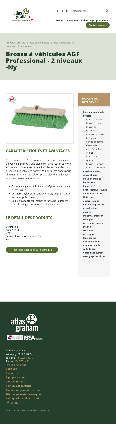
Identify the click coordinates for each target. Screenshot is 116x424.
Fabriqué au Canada (93, 112)
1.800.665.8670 (24, 357)
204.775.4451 (21, 361)
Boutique (11, 369)
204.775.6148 (18, 365)
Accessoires (89, 234)
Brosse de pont (94, 123)
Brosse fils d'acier (95, 163)
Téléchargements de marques (23, 394)
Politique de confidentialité (22, 398)
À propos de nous (100, 20)
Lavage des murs (92, 241)
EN (58, 11)
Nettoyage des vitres (94, 256)
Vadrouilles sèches (92, 193)
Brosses (21, 42)
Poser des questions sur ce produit (32, 249)
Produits (61, 20)
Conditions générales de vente (24, 390)
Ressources (73, 20)
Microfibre (88, 230)
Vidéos (85, 20)
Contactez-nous (97, 25)
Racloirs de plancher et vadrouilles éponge (93, 208)
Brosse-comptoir (94, 119)
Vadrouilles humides (94, 252)
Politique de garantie (18, 385)
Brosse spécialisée (95, 167)
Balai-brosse (89, 237)
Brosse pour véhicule (38, 42)
